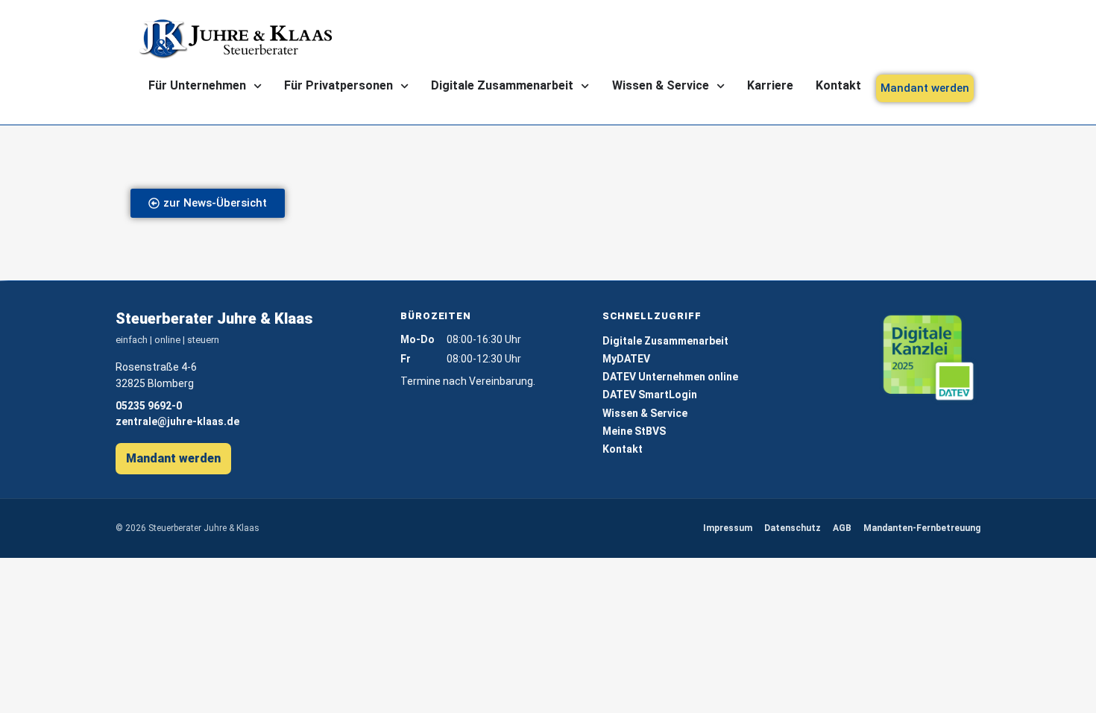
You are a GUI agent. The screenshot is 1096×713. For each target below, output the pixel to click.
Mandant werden (173, 458)
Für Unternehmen (197, 85)
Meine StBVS (634, 431)
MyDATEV (626, 359)
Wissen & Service (660, 85)
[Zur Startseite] (235, 39)
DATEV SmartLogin (649, 395)
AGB (842, 528)
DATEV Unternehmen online (670, 377)
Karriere (770, 85)
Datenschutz (792, 528)
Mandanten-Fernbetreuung (921, 528)
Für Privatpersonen (338, 85)
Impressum (727, 528)
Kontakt (838, 85)
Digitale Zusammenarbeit (502, 85)
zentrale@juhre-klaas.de (177, 421)
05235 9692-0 (149, 406)
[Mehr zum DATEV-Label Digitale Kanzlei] (929, 358)
